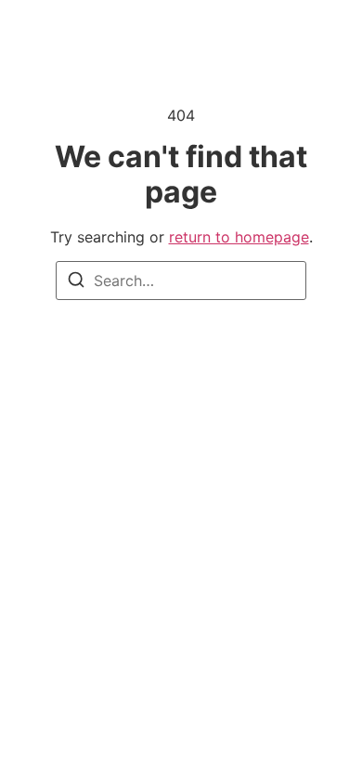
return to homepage (239, 237)
